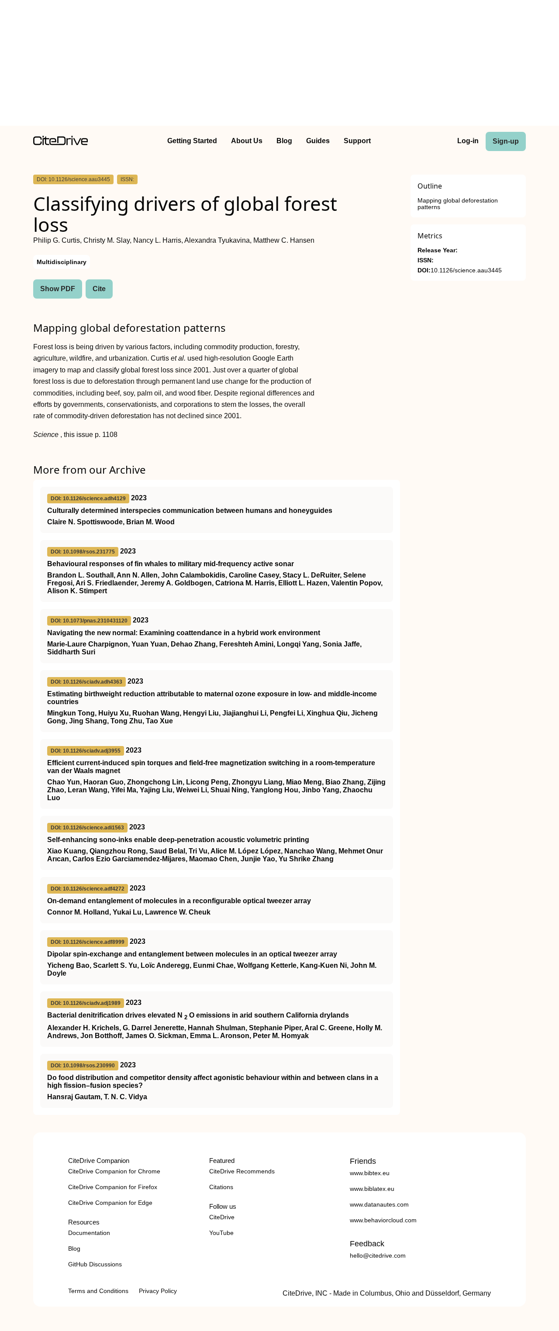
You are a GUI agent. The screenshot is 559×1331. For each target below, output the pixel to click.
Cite (99, 288)
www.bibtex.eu (370, 1172)
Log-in (468, 140)
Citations (221, 1186)
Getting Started (192, 140)
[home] (60, 143)
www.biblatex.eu (372, 1188)
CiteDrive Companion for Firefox (112, 1186)
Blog (284, 140)
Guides (318, 140)
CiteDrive (222, 1217)
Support (357, 140)
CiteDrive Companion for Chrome (114, 1171)
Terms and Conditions (98, 1290)
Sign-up (506, 141)
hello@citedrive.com (378, 1255)
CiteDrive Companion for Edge (110, 1202)
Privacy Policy (158, 1290)
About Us (246, 140)
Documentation (89, 1232)
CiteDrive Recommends (242, 1171)
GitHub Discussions (95, 1264)
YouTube (221, 1232)
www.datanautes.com (379, 1204)
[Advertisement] (279, 64)
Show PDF (57, 288)
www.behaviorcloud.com (383, 1220)
